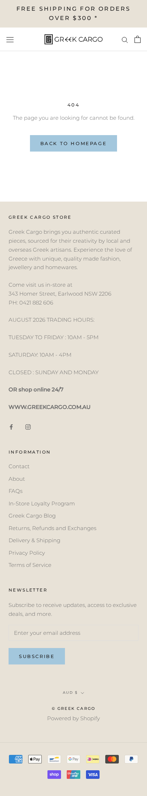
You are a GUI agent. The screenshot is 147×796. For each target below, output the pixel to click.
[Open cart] (138, 39)
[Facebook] (11, 426)
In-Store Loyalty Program (42, 503)
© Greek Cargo (74, 708)
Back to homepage (73, 143)
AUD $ (70, 692)
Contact (19, 466)
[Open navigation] (10, 39)
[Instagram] (28, 426)
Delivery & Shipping (34, 540)
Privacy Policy (27, 552)
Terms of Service (30, 565)
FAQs (15, 491)
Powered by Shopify (73, 718)
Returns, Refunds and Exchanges (52, 528)
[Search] (125, 39)
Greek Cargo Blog (32, 515)
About (17, 478)
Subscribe (37, 656)
